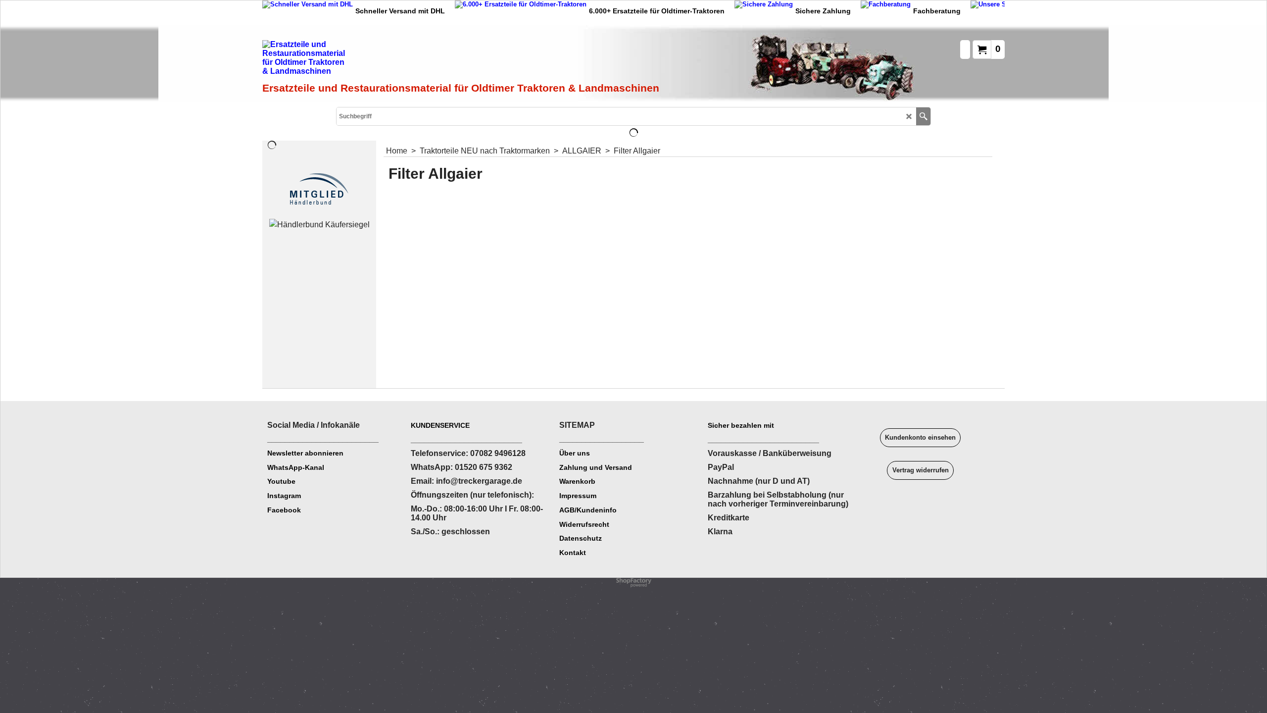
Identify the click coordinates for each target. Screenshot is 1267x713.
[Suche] (923, 116)
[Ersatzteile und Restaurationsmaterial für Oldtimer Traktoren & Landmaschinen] (373, 60)
